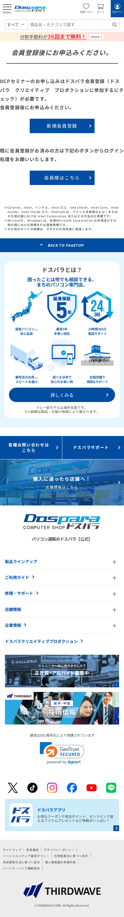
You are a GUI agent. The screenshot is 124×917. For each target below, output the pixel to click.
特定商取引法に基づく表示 (21, 862)
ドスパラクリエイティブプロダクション (41, 641)
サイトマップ (12, 850)
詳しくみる (62, 394)
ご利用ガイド (17, 577)
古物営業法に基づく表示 (71, 856)
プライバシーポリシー (59, 850)
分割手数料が (53, 36)
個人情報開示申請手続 (60, 862)
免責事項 (32, 850)
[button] (62, 753)
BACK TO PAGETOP (66, 245)
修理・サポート (19, 593)
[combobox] (73, 24)
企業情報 (13, 625)
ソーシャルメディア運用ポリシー (26, 856)
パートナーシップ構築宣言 (21, 868)
